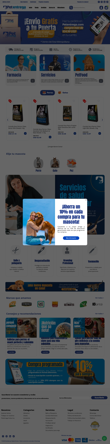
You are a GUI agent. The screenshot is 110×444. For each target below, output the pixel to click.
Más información (71, 238)
